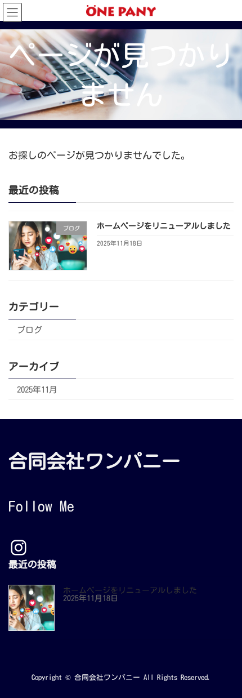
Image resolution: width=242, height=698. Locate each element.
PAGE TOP (224, 665)
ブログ (29, 330)
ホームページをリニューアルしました (164, 226)
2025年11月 (37, 389)
